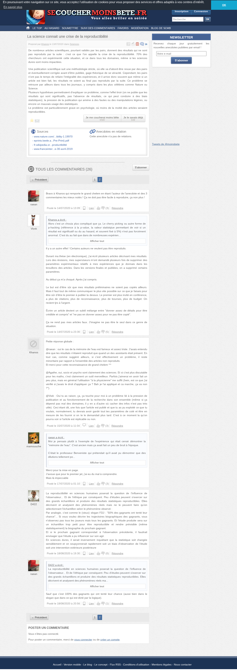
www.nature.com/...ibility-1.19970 (53, 136)
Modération (139, 28)
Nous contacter (183, 664)
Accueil (57, 664)
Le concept (100, 664)
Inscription (181, 11)
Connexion (201, 11)
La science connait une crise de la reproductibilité (67, 36)
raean (33, 204)
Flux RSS (115, 664)
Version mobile (72, 664)
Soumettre (70, 28)
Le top (37, 28)
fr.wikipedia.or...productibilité (50, 144)
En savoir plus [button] (13, 7)
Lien (91, 208)
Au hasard (51, 28)
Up (98, 208)
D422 (34, 504)
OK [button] (224, 5)
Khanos (45, 44)
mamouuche (33, 446)
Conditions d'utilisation (136, 664)
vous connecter (83, 639)
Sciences (74, 44)
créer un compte (110, 639)
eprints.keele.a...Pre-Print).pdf (51, 140)
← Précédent (39, 179)
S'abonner (141, 167)
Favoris (123, 28)
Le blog (87, 664)
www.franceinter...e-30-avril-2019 (53, 148)
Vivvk (34, 228)
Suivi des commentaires (98, 28)
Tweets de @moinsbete (166, 144)
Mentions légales (161, 664)
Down (103, 208)
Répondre (117, 208)
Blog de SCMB (161, 28)
